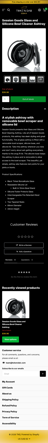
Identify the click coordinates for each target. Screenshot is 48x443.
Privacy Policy (9, 411)
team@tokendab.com (16, 363)
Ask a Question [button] (25, 251)
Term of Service (10, 417)
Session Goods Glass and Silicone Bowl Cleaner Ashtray (13, 324)
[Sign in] (39, 10)
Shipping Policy (10, 399)
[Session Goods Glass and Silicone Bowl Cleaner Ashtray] (15, 304)
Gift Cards (7, 387)
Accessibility (9, 423)
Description (10, 108)
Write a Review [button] (25, 245)
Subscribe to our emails (13, 368)
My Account (8, 381)
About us (6, 393)
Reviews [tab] (8, 260)
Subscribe (43, 374)
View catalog (3, 10)
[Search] (8, 10)
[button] (41, 50)
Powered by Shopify (30, 434)
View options (11, 339)
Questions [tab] (25, 260)
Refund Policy (9, 405)
